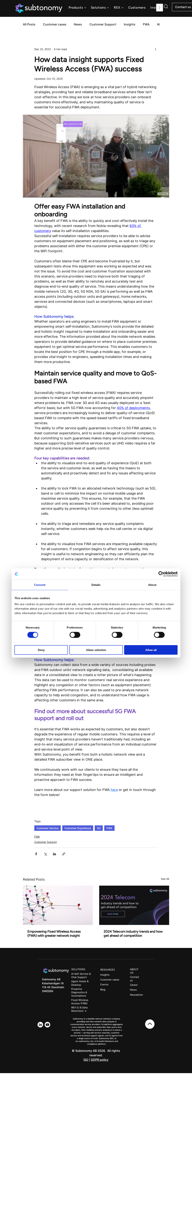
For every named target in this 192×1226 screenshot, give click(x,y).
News (78, 24)
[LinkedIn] (40, 1024)
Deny (41, 649)
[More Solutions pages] (108, 8)
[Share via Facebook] (36, 854)
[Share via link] (63, 854)
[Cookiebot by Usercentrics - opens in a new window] (161, 574)
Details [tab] (96, 584)
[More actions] (155, 49)
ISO (85, 1060)
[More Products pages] (85, 8)
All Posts (29, 24)
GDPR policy (99, 1060)
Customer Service (47, 828)
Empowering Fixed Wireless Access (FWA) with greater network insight (54, 933)
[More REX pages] (122, 8)
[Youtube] (47, 1024)
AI (158, 24)
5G (98, 828)
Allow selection (96, 649)
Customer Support (102, 24)
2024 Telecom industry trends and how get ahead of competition (133, 933)
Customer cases (54, 24)
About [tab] (152, 584)
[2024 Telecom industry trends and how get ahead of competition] (134, 905)
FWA (146, 24)
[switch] (75, 635)
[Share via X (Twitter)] (45, 854)
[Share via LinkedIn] (54, 854)
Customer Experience (77, 828)
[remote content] (96, 799)
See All (165, 878)
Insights (129, 24)
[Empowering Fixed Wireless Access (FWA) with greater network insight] (58, 905)
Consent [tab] (39, 584)
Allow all (151, 649)
